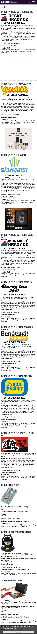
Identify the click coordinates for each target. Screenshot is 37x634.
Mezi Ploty (8, 401)
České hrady (8, 27)
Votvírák (26, 99)
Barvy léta (3, 298)
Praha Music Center (6, 508)
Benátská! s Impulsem (17, 346)
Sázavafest (14, 179)
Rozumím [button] (18, 632)
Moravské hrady (9, 252)
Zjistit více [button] (13, 628)
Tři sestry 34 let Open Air (11, 455)
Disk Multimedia (5, 555)
